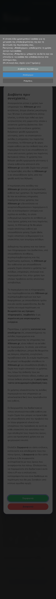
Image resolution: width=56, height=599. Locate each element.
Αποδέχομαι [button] (28, 74)
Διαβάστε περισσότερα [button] (28, 68)
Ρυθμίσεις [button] (28, 81)
